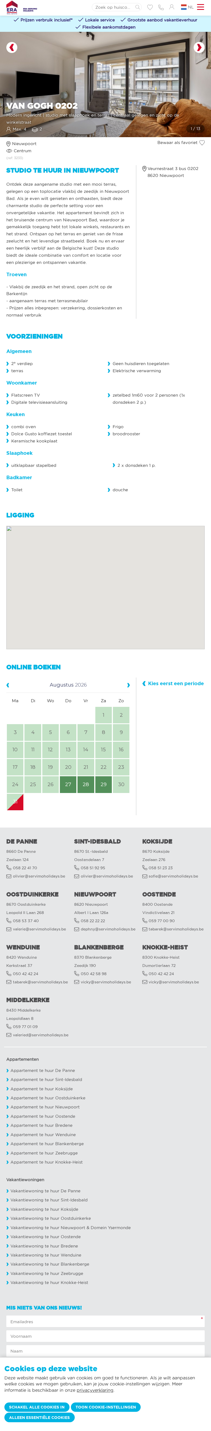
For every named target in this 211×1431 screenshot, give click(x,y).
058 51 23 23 (161, 868)
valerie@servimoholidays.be (39, 929)
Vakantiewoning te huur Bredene (44, 1246)
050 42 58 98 (94, 974)
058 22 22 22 (93, 921)
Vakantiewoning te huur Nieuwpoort (47, 1227)
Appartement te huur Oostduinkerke (47, 1098)
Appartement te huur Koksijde (41, 1088)
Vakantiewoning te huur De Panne (45, 1191)
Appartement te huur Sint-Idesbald (46, 1079)
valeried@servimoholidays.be (40, 1035)
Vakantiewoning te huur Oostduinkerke (50, 1218)
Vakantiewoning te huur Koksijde (44, 1209)
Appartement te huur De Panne (42, 1070)
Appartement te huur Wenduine (43, 1134)
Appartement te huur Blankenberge (47, 1143)
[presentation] (11, 47)
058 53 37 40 (26, 921)
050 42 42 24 (25, 974)
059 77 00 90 (162, 921)
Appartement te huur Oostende (42, 1116)
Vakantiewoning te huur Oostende (45, 1236)
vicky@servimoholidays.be (106, 982)
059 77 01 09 (25, 1027)
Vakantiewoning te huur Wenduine (45, 1255)
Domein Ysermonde (111, 1227)
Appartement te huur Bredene (41, 1125)
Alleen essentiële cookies (39, 1417)
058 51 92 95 (93, 868)
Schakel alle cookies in (37, 1407)
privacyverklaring (95, 1390)
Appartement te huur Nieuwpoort (45, 1107)
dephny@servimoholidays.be (108, 929)
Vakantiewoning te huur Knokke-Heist (49, 1282)
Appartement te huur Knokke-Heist (46, 1162)
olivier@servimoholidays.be (39, 876)
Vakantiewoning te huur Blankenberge (49, 1264)
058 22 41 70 (25, 868)
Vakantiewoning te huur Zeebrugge (46, 1273)
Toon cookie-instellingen (106, 1407)
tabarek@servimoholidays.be (176, 929)
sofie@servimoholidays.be (173, 876)
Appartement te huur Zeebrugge (44, 1153)
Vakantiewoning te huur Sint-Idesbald (49, 1200)
